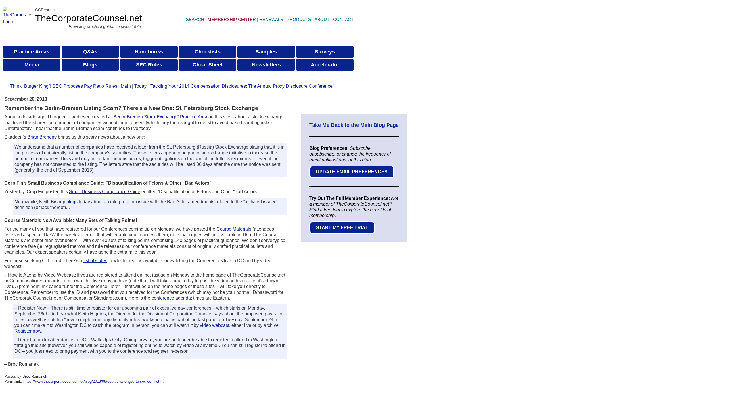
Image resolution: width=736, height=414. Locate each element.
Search (195, 19)
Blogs (90, 65)
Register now (27, 331)
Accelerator (325, 65)
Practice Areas (31, 52)
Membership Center (232, 19)
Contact (343, 19)
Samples (266, 52)
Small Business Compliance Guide (104, 191)
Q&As (90, 52)
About (322, 19)
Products (299, 19)
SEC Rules (149, 65)
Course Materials (233, 229)
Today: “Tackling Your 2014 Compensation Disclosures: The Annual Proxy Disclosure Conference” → (237, 86)
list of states (95, 260)
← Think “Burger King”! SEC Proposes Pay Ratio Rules (60, 86)
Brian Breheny (42, 137)
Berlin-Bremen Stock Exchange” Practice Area (160, 116)
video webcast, (215, 325)
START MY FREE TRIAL (342, 227)
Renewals (271, 19)
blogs (72, 201)
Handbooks (149, 52)
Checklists (208, 52)
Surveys (325, 52)
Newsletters (266, 65)
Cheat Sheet (208, 65)
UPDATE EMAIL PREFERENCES (352, 171)
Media (31, 65)
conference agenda (171, 298)
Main (126, 86)
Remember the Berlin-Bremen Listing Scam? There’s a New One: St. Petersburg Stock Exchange (131, 108)
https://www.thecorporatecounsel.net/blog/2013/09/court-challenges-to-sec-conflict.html (95, 381)
